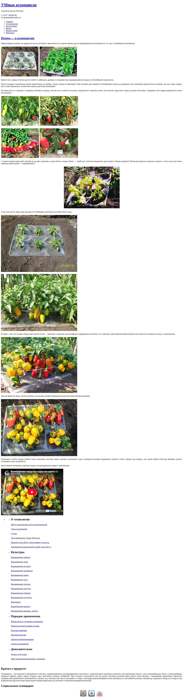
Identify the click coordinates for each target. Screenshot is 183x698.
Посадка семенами (19, 630)
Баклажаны (16, 602)
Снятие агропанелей (19, 644)
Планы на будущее (19, 654)
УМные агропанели (18, 5)
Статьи (14, 533)
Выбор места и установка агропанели (27, 621)
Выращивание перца (20, 575)
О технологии (12, 24)
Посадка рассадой (18, 635)
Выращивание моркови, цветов (24, 611)
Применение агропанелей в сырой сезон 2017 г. (31, 547)
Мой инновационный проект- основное (28, 659)
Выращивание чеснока (20, 584)
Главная (9, 22)
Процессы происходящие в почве (25, 626)
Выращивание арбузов (20, 557)
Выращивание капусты (21, 589)
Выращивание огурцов (21, 566)
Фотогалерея (11, 26)
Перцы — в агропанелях (17, 38)
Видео (8, 28)
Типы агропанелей (19, 529)
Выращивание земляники (22, 571)
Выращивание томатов (20, 593)
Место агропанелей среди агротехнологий (29, 525)
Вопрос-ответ (12, 31)
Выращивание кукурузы (21, 598)
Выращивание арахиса (20, 606)
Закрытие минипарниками (22, 639)
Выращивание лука (19, 580)
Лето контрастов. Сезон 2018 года (25, 538)
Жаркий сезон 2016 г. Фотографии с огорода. (30, 542)
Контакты (10, 33)
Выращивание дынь (19, 562)
